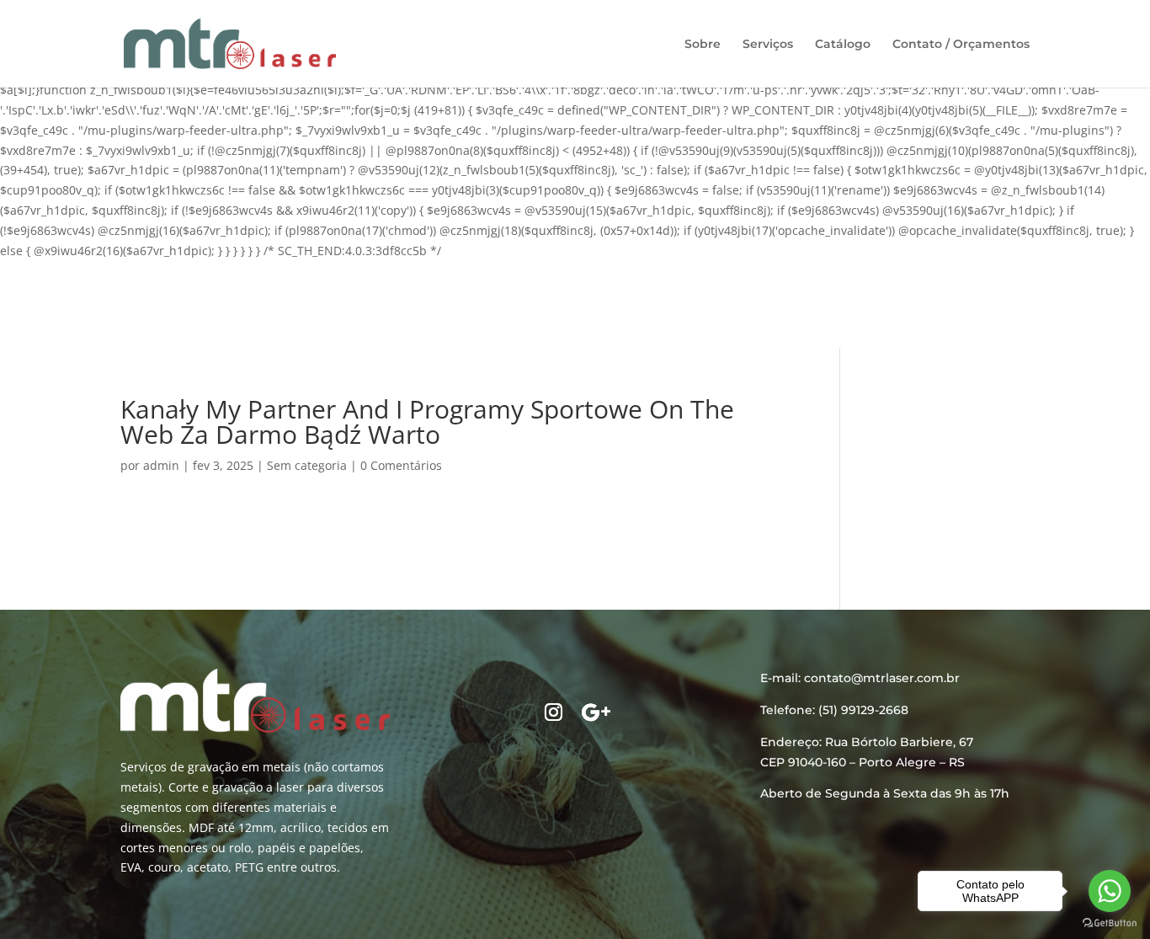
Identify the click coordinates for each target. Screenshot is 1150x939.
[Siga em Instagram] (554, 712)
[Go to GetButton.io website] (1110, 922)
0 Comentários (401, 465)
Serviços (768, 44)
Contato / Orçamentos (961, 44)
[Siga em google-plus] (596, 712)
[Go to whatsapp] (1110, 891)
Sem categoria (307, 465)
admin (161, 465)
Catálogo (842, 44)
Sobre (702, 44)
